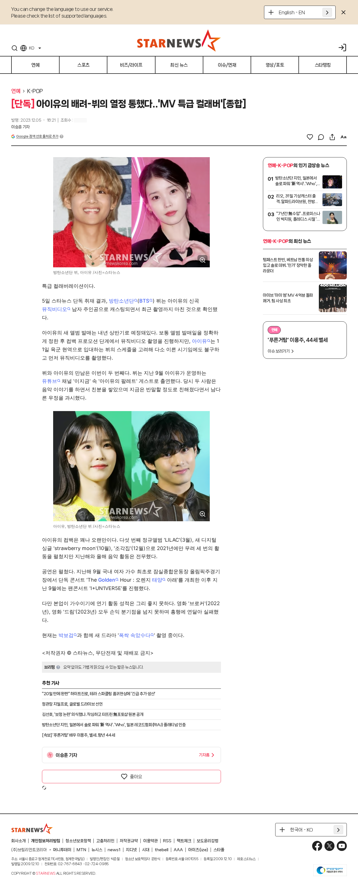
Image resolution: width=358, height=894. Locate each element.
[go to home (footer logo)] (32, 828)
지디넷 (131, 850)
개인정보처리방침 (45, 841)
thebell (161, 850)
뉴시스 (96, 850)
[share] (332, 137)
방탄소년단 (121, 301)
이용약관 (150, 841)
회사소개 (18, 841)
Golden (106, 580)
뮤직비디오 (54, 309)
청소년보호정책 (78, 841)
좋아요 (136, 776)
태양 (157, 580)
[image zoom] (202, 260)
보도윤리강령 (207, 841)
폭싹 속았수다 (134, 635)
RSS (167, 841)
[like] (310, 137)
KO (31, 48)
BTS (144, 301)
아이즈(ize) (198, 850)
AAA (178, 850)
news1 (114, 850)
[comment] (321, 137)
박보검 (66, 635)
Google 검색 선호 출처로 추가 (37, 136)
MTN (81, 850)
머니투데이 (62, 850)
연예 (15, 91)
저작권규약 (129, 841)
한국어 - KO (301, 829)
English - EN (292, 12)
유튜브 (49, 381)
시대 (145, 850)
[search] (14, 48)
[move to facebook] (317, 846)
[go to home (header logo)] (179, 40)
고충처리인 (105, 841)
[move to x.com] (329, 846)
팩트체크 (184, 841)
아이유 (199, 341)
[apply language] (327, 12)
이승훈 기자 (20, 127)
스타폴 (218, 850)
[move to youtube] (342, 846)
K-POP (35, 91)
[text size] (343, 137)
